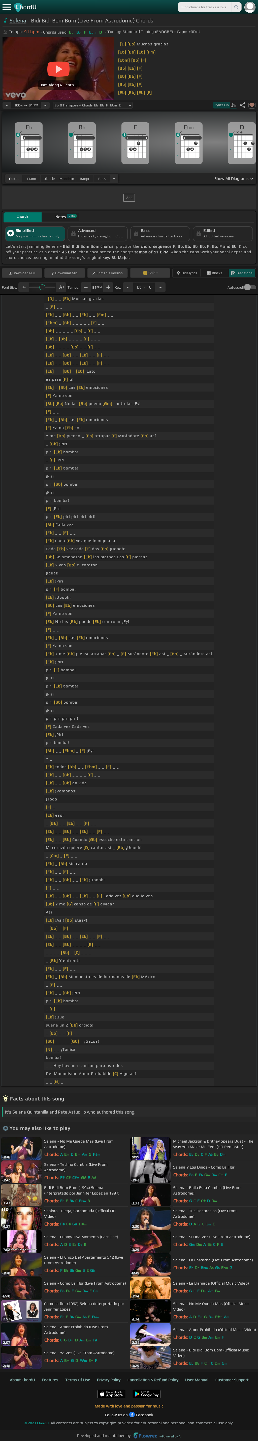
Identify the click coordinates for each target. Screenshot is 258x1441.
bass (102, 179)
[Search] (236, 7)
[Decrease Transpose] (128, 287)
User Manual (196, 1379)
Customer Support (231, 1379)
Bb (144, 285)
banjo (84, 179)
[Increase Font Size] (61, 287)
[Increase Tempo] (45, 105)
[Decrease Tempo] (7, 105)
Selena (18, 20)
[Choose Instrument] (114, 178)
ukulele (49, 179)
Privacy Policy (108, 1379)
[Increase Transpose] (160, 287)
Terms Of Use (77, 1379)
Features (50, 1379)
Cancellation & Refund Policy (152, 1379)
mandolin (66, 179)
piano (31, 179)
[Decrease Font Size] (23, 287)
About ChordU (22, 1379)
